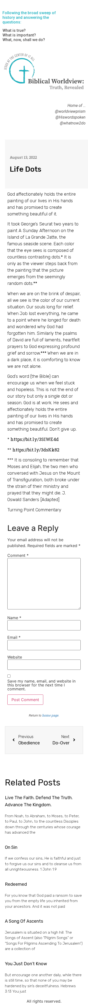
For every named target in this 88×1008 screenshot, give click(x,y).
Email (14, 637)
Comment (18, 555)
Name (14, 618)
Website (14, 657)
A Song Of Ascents (24, 921)
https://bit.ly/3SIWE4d (35, 439)
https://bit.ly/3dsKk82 (35, 450)
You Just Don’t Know (26, 963)
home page (50, 715)
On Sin (11, 847)
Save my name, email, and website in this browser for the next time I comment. (41, 685)
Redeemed (16, 884)
